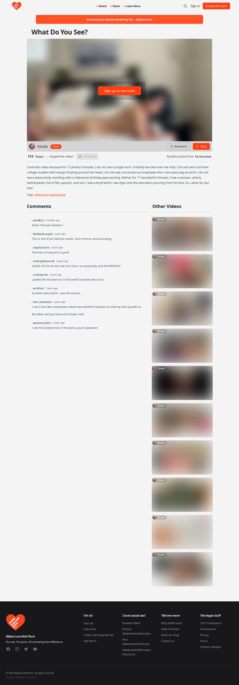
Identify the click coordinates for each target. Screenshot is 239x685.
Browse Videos (131, 623)
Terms (204, 641)
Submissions (208, 629)
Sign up (88, 623)
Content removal (210, 647)
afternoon (42, 195)
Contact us (167, 641)
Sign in (195, 6)
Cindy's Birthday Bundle (99, 635)
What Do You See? (59, 32)
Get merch (90, 641)
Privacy (204, 635)
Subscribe (90, 629)
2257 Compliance (210, 623)
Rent (203, 146)
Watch (103, 6)
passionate (58, 195)
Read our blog (170, 635)
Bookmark (181, 146)
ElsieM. (42, 146)
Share (116, 6)
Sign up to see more (119, 90)
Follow (56, 146)
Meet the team (170, 629)
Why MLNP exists (171, 623)
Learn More (133, 6)
